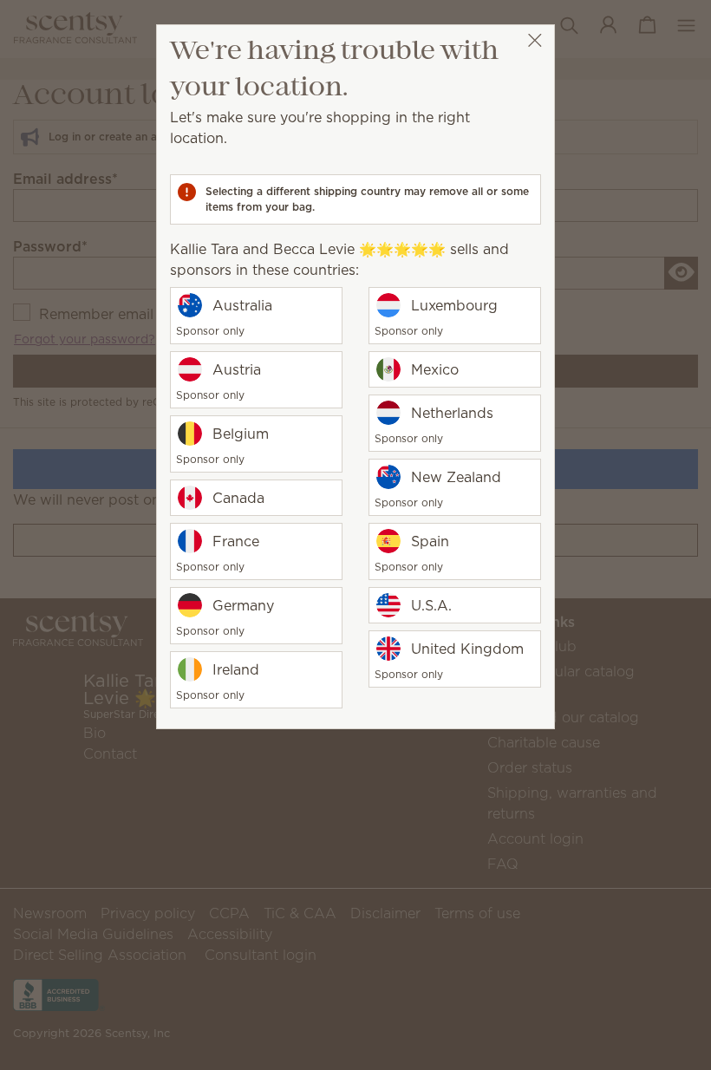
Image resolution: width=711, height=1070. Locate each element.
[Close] (534, 40)
